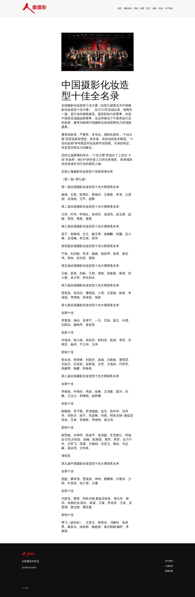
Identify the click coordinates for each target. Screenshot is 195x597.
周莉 (64, 479)
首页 (120, 8)
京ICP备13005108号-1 (29, 567)
